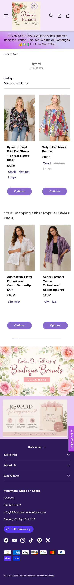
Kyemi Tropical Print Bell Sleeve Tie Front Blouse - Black (19, 153)
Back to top (35, 447)
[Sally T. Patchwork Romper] (54, 118)
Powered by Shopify (45, 576)
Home (6, 54)
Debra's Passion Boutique (23, 576)
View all (8, 217)
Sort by (8, 78)
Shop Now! (37, 335)
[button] (68, 16)
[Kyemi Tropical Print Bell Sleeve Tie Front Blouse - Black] (19, 118)
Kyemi (15, 54)
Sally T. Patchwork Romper (54, 149)
